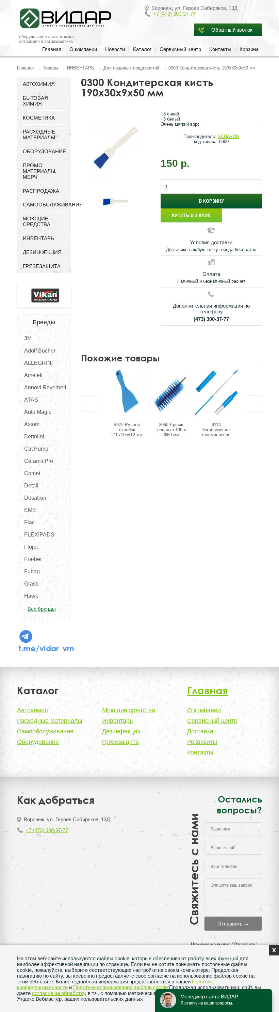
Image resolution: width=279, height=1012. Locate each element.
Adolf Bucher (39, 351)
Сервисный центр (180, 49)
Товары (50, 68)
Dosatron (35, 498)
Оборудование (38, 741)
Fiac (29, 522)
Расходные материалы (49, 720)
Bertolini (34, 436)
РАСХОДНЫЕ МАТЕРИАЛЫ (39, 134)
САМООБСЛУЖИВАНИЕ (44, 204)
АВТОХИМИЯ (39, 84)
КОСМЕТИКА (39, 118)
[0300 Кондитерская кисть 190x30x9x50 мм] (115, 146)
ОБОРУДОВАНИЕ (44, 151)
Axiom (31, 424)
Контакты (220, 49)
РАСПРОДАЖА (41, 191)
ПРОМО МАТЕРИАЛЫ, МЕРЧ (39, 171)
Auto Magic (37, 412)
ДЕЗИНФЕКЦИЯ (42, 252)
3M (28, 338)
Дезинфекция (121, 731)
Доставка (200, 731)
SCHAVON (228, 136)
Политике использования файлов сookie (120, 987)
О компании (83, 49)
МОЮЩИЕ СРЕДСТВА (36, 221)
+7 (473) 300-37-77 (174, 14)
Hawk (31, 596)
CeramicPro (38, 461)
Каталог (142, 49)
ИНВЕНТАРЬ (80, 68)
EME (30, 510)
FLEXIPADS (39, 535)
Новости (115, 49)
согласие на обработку (58, 993)
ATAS (31, 400)
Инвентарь (117, 720)
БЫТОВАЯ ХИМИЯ (35, 101)
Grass (31, 584)
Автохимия (32, 710)
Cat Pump (36, 449)
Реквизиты (202, 741)
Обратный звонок (231, 30)
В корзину (211, 201)
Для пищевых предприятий (131, 68)
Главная (51, 49)
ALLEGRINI (38, 363)
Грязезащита (120, 741)
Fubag (32, 571)
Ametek (33, 375)
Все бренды (42, 609)
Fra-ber (33, 559)
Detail (31, 485)
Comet (32, 473)
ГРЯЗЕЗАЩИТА (42, 266)
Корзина (249, 49)
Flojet (31, 547)
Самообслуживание (45, 731)
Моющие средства (128, 710)
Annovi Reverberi (45, 387)
